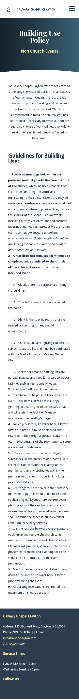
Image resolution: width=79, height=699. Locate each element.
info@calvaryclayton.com (19, 638)
